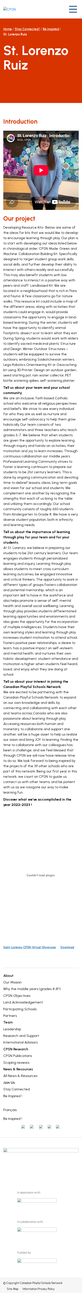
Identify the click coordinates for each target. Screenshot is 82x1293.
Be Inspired (51, 29)
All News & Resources (20, 1076)
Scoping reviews (16, 1062)
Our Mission (12, 982)
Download (67, 947)
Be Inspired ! (12, 1096)
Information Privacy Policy (39, 1289)
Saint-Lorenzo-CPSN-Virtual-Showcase (29, 947)
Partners (10, 1016)
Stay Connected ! (27, 29)
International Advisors (20, 1042)
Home (7, 29)
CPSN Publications (17, 1056)
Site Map (12, 1289)
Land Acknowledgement (23, 1002)
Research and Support (21, 1036)
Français (10, 1110)
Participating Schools (20, 1009)
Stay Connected (16, 1089)
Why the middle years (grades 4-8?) (32, 989)
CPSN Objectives (16, 996)
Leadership (12, 1029)
